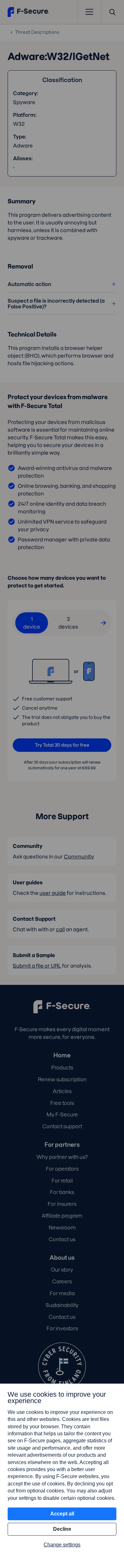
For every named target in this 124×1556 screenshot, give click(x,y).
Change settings (62, 1544)
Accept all (62, 1513)
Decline (62, 1529)
